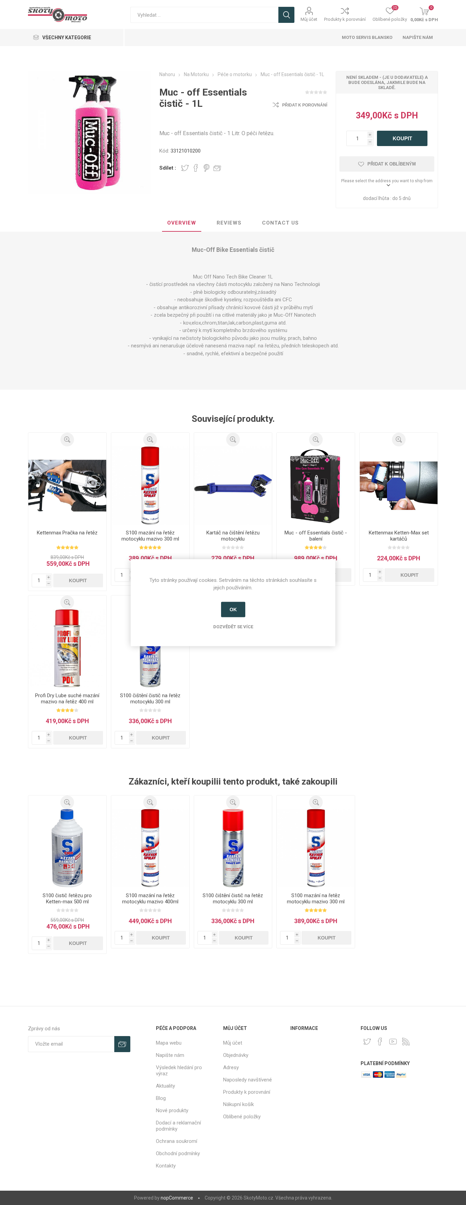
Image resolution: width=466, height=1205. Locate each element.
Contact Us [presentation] (280, 223)
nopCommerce (177, 1198)
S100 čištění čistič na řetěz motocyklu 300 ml (150, 698)
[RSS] (406, 1041)
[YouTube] (393, 1041)
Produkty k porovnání (345, 19)
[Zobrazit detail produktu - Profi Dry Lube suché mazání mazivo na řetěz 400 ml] (67, 648)
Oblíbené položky (242, 1117)
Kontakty (166, 1166)
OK (233, 609)
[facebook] (380, 1041)
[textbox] (204, 15)
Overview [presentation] (181, 223)
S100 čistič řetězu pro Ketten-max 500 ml (67, 898)
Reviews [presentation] (229, 223)
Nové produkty (172, 1110)
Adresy (231, 1067)
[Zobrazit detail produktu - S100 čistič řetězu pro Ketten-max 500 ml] (67, 848)
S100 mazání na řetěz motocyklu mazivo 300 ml (150, 536)
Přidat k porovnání (304, 105)
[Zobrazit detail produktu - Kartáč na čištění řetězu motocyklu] (233, 485)
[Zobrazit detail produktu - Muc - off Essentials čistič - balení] (316, 485)
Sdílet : (167, 168)
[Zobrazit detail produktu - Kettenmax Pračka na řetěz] (67, 485)
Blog (161, 1098)
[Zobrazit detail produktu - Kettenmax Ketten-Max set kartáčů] (399, 485)
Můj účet (309, 19)
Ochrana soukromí (176, 1141)
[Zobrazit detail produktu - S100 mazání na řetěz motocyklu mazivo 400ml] (150, 848)
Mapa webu (168, 1043)
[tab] (181, 223)
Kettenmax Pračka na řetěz (67, 533)
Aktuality (165, 1086)
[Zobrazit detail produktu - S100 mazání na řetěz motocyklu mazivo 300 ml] (150, 485)
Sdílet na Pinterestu (206, 168)
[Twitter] (367, 1041)
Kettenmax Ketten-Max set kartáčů (399, 536)
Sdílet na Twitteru (185, 168)
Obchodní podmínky (178, 1153)
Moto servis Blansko (367, 37)
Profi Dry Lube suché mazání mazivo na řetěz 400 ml (67, 698)
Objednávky (235, 1055)
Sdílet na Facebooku (196, 168)
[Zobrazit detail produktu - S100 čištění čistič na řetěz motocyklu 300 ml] (150, 648)
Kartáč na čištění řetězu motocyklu (233, 536)
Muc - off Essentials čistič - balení (316, 536)
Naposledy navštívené (247, 1080)
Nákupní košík (238, 1104)
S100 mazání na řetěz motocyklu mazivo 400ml (150, 898)
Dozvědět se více (233, 626)
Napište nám (418, 37)
